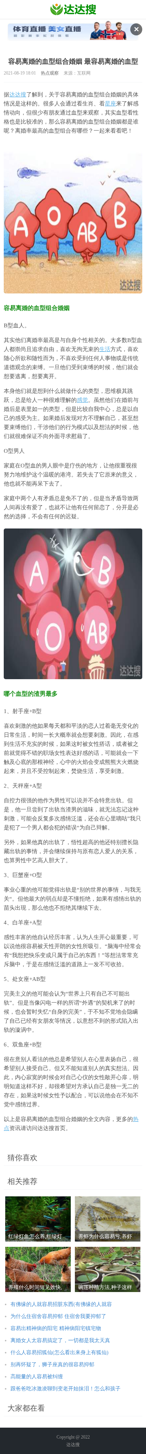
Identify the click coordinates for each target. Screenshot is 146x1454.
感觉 (82, 400)
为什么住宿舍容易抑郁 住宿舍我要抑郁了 (58, 1316)
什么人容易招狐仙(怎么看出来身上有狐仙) (59, 1352)
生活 (104, 349)
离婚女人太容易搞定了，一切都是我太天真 (60, 1340)
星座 (110, 104)
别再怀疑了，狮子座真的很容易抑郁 (52, 1364)
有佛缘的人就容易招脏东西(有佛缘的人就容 (61, 1304)
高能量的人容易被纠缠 (36, 1376)
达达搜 (17, 95)
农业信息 (73, 9)
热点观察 (50, 73)
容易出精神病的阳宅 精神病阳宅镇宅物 (55, 1328)
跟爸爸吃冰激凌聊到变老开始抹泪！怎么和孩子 (65, 1388)
